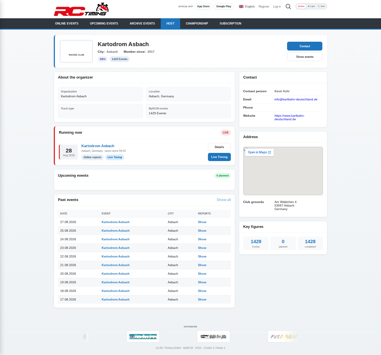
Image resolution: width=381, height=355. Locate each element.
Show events (305, 56)
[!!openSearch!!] (288, 6)
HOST (170, 23)
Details (219, 147)
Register (264, 6)
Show (202, 222)
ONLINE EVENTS (66, 23)
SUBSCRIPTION (230, 23)
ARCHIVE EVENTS (142, 23)
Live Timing (219, 157)
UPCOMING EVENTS (104, 23)
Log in (277, 6)
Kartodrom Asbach (97, 146)
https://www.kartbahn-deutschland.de (290, 117)
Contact (305, 46)
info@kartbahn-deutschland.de (296, 99)
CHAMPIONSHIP (197, 23)
